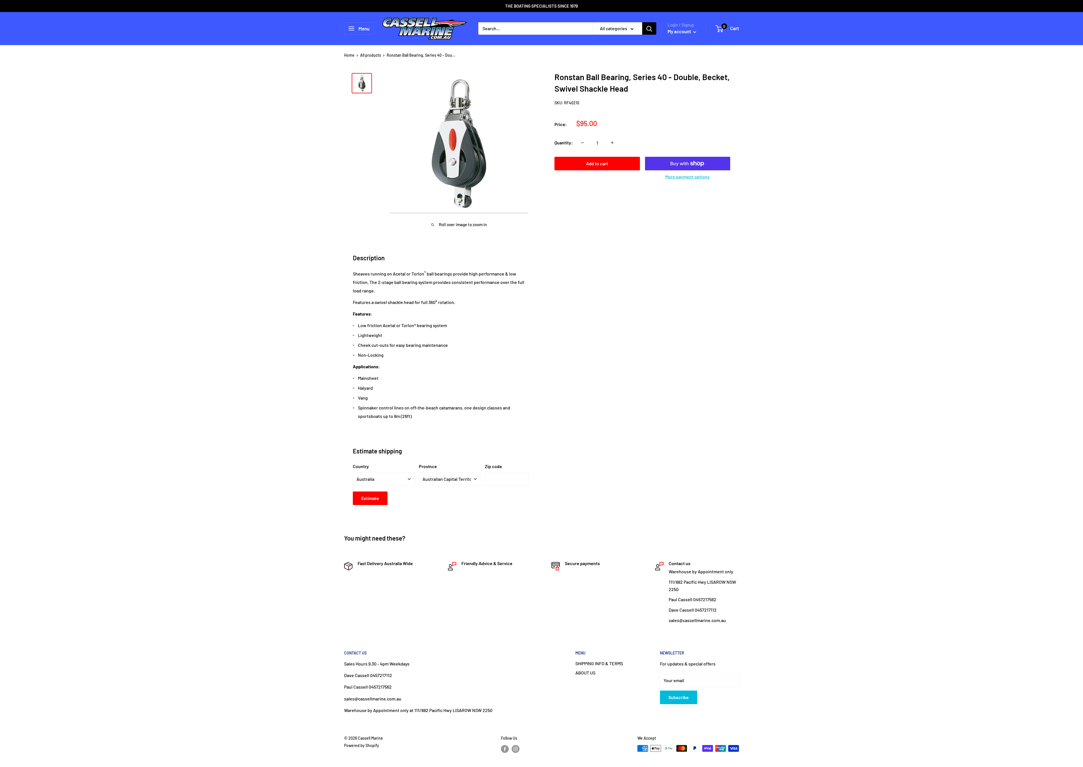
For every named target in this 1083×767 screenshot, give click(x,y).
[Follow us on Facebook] (505, 749)
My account (680, 31)
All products (370, 55)
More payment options (687, 176)
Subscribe (678, 697)
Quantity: (563, 142)
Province (428, 466)
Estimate (370, 498)
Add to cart (597, 163)
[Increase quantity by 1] (612, 143)
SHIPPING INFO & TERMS (599, 663)
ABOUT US (585, 672)
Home (349, 55)
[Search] (649, 28)
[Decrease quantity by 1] (582, 143)
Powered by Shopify (361, 745)
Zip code (493, 466)
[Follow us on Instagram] (516, 749)
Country (361, 466)
